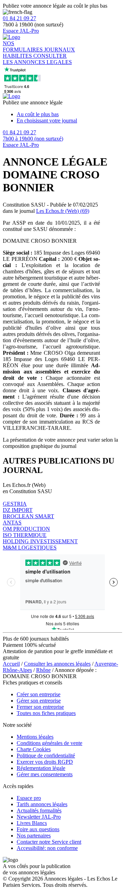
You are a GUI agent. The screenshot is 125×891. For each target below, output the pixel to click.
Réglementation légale (41, 768)
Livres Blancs (32, 823)
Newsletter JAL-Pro (39, 817)
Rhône (43, 670)
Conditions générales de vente (49, 743)
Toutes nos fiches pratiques (46, 713)
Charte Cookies (34, 749)
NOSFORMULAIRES (23, 46)
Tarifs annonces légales (42, 804)
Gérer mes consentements (45, 774)
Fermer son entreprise (40, 707)
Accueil (11, 664)
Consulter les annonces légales (57, 664)
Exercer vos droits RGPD (45, 762)
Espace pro (29, 798)
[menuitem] (69, 114)
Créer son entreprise (38, 694)
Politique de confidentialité (46, 755)
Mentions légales (35, 737)
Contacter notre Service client (49, 842)
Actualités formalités (39, 810)
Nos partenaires (34, 835)
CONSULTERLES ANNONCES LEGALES (37, 59)
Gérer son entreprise (39, 701)
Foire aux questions (38, 829)
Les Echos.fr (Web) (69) (62, 211)
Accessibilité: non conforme (47, 848)
